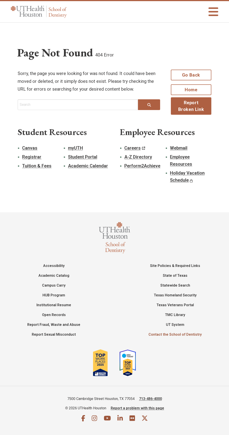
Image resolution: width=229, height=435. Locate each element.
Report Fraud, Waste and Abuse (53, 325)
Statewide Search (175, 285)
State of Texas (175, 275)
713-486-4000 (150, 399)
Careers (132, 148)
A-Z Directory (138, 157)
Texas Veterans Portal (175, 305)
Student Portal (82, 157)
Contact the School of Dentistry (175, 334)
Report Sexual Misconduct (54, 334)
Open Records (54, 315)
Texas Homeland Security (175, 295)
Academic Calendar (88, 166)
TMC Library (175, 315)
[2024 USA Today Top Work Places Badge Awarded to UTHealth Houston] (129, 362)
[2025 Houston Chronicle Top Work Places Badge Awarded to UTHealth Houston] (105, 362)
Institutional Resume (53, 305)
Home (191, 89)
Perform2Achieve (142, 166)
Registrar (31, 157)
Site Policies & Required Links (175, 266)
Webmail (178, 148)
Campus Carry (54, 285)
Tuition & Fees (36, 166)
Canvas (29, 148)
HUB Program (53, 295)
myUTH (75, 148)
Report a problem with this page (137, 408)
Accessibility (54, 266)
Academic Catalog (53, 275)
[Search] (149, 105)
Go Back (191, 75)
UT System (175, 325)
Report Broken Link (191, 106)
